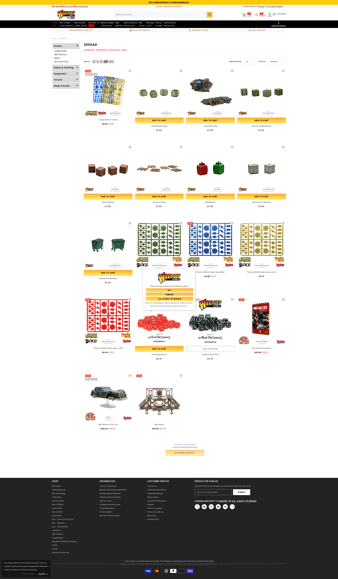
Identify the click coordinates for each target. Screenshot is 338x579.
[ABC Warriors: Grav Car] (108, 397)
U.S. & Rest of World (275, 6)
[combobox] (160, 15)
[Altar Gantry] (159, 397)
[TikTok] (218, 506)
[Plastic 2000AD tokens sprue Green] (159, 245)
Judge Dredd (60, 51)
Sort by (262, 61)
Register (282, 14)
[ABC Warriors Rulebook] (261, 321)
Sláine (57, 58)
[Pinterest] (211, 506)
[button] (94, 61)
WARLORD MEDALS (278, 26)
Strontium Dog (61, 61)
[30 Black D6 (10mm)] (210, 321)
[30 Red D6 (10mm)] (159, 321)
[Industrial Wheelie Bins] (108, 245)
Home (54, 38)
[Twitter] (232, 506)
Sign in (275, 14)
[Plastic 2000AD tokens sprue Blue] (210, 245)
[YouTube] (225, 506)
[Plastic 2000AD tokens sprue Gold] (261, 245)
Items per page (235, 61)
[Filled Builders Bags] (159, 92)
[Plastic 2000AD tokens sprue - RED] (108, 321)
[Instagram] (204, 506)
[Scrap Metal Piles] (210, 92)
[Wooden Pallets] (159, 169)
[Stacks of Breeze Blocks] (261, 92)
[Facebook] (197, 506)
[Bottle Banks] (210, 169)
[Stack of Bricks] (108, 169)
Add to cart (159, 120)
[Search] (163, 15)
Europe (261, 6)
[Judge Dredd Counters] (108, 92)
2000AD (63, 38)
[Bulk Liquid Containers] (261, 169)
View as (87, 61)
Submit (242, 492)
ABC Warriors (60, 54)
